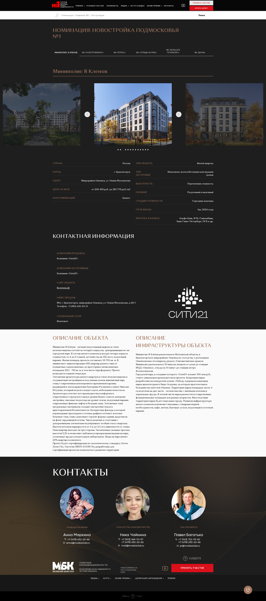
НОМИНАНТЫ (112, 6)
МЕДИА (124, 6)
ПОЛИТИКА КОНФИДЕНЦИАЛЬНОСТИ (94, 564)
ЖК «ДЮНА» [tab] (200, 52)
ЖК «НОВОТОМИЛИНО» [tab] (92, 52)
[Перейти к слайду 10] (140, 149)
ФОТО (106, 578)
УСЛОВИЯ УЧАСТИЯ (95, 6)
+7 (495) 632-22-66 (78, 539)
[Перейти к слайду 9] (138, 149)
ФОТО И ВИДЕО (137, 6)
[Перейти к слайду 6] (130, 149)
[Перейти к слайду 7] (133, 149)
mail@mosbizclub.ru (133, 545)
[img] (63, 567)
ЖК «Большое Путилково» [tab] (173, 51)
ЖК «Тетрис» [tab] (120, 52)
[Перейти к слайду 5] (128, 149)
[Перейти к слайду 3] (123, 149)
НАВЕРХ (195, 558)
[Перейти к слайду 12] (145, 149)
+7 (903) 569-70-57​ (132, 539)
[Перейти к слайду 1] (118, 149)
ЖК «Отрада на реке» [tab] (146, 52)
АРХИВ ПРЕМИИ (153, 6)
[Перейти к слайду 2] (120, 149)
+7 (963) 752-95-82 (189, 539)
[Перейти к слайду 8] (135, 149)
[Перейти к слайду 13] (148, 149)
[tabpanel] (133, 69)
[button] (192, 568)
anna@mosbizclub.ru (78, 542)
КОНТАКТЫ (169, 6)
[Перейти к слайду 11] (143, 149)
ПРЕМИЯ (79, 6)
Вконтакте (62, 321)
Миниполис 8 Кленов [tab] (66, 52)
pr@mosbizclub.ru (190, 545)
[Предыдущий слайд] (87, 114)
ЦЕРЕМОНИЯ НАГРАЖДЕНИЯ (148, 578)
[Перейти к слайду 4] (125, 149)
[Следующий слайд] (178, 114)
